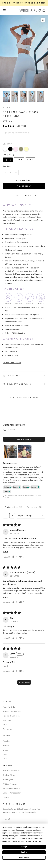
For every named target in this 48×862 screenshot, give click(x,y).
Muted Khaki (21, 149)
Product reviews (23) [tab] (13, 507)
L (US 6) (30, 159)
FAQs (5, 724)
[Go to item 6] (6, 96)
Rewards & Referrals (11, 770)
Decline (24, 852)
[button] (39, 10)
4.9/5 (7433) (21, 126)
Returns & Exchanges (11, 716)
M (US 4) (19, 159)
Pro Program (8, 779)
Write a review (24, 439)
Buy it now (24, 186)
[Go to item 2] (24, 451)
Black (10, 149)
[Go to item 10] (40, 96)
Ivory (5, 149)
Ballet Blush (15, 149)
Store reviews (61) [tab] (34, 507)
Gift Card (6, 797)
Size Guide (7, 720)
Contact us (7, 729)
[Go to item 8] (23, 96)
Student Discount (10, 775)
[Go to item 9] (32, 96)
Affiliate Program (10, 784)
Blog (5, 754)
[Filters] (12, 515)
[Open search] (5, 515)
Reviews (6, 745)
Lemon (26, 149)
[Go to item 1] (10, 451)
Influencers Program (11, 788)
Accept (24, 847)
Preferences (24, 857)
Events (5, 750)
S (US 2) (7, 159)
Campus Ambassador (12, 793)
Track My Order (9, 707)
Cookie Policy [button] (22, 839)
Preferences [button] (36, 841)
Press (5, 759)
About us (6, 741)
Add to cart (24, 180)
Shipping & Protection (12, 711)
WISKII (6, 108)
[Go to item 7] (15, 96)
